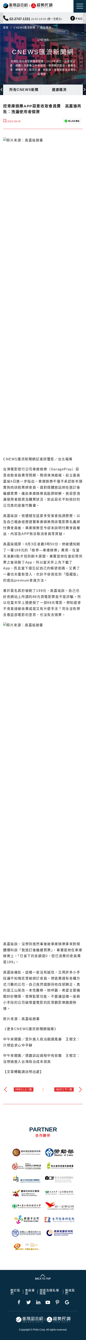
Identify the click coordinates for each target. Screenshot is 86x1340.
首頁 (6, 27)
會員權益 (30, 1292)
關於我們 (15, 1292)
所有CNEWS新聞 (23, 89)
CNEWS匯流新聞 (24, 27)
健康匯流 (59, 89)
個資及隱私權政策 (49, 1292)
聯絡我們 (70, 1292)
